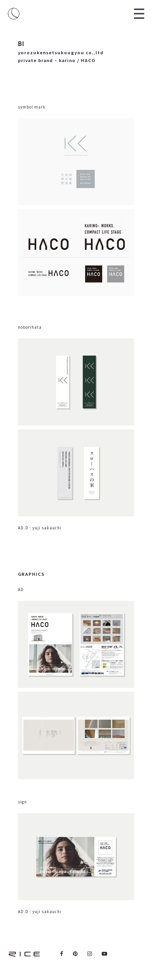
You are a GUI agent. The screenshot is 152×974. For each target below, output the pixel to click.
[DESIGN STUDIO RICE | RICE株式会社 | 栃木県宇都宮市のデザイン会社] (13, 14)
